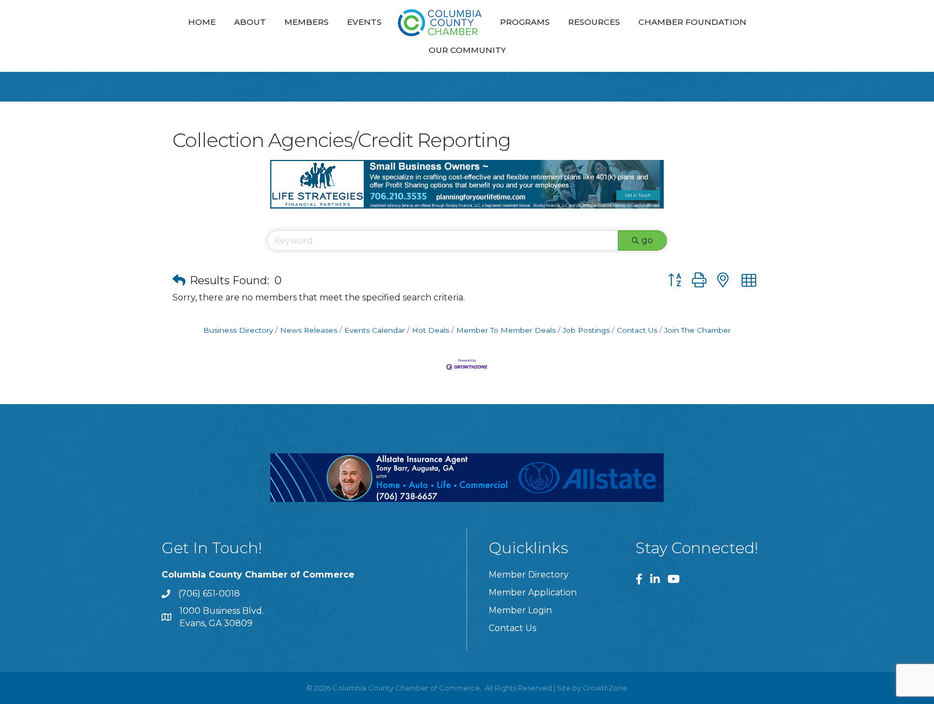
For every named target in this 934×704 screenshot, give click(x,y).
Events (364, 22)
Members (306, 22)
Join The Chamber (697, 330)
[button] (178, 280)
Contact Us (637, 330)
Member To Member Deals (506, 330)
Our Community (467, 50)
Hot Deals (430, 330)
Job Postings (586, 330)
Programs (525, 22)
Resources (594, 22)
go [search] (647, 240)
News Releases (308, 330)
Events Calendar (374, 330)
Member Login (520, 610)
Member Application (533, 592)
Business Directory (238, 330)
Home (202, 22)
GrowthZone (605, 687)
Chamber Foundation (692, 22)
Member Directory (529, 574)
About (250, 22)
